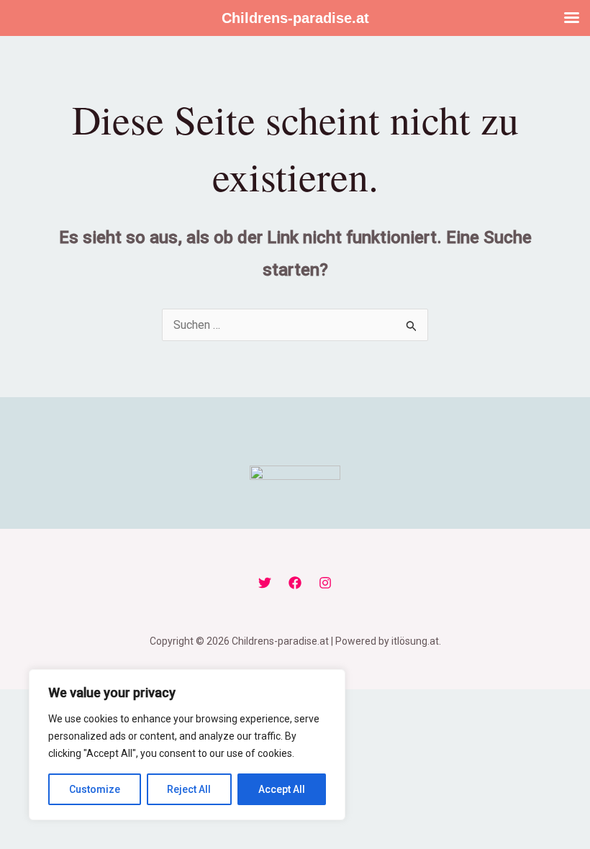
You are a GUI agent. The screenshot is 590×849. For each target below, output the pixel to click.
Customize (94, 789)
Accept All (281, 789)
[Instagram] (325, 582)
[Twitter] (264, 582)
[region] (187, 744)
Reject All (189, 789)
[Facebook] (295, 582)
